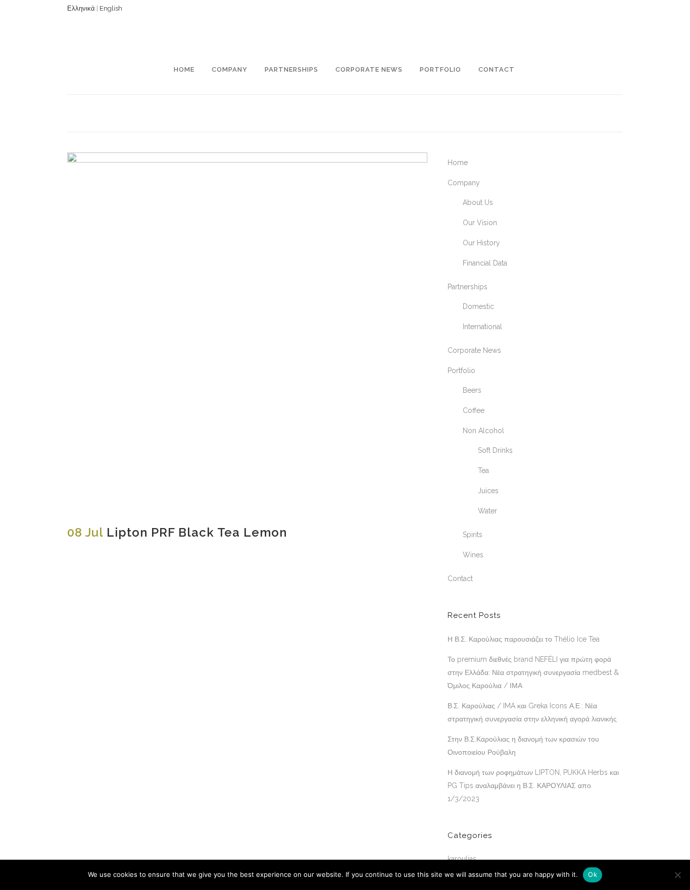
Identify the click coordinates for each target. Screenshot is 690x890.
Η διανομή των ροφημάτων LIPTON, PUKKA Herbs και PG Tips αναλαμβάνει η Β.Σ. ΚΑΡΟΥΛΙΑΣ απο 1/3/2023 (533, 785)
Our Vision (480, 223)
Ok (592, 874)
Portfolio (461, 371)
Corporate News (474, 350)
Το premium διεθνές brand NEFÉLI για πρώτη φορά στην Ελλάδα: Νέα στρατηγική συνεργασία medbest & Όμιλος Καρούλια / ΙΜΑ (533, 672)
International (482, 327)
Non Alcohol (483, 431)
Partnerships (467, 287)
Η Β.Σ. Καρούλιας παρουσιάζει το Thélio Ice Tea (524, 639)
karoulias (462, 859)
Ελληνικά (81, 8)
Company (464, 183)
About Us (478, 202)
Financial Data (485, 263)
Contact (460, 578)
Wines (473, 555)
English (111, 8)
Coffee (473, 410)
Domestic (478, 306)
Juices (488, 491)
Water (487, 511)
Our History (481, 243)
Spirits (472, 535)
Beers (472, 390)
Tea (483, 470)
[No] (677, 875)
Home (458, 163)
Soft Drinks (495, 450)
